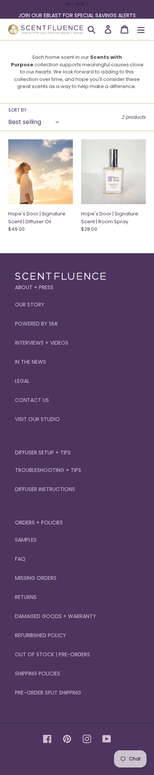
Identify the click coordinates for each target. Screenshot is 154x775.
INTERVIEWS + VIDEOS (41, 342)
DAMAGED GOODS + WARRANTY (55, 616)
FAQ (20, 559)
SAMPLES (26, 540)
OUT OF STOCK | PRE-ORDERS (52, 654)
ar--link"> (77, 9)
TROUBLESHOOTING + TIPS (48, 470)
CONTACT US (32, 400)
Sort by (17, 110)
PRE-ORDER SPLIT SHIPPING (48, 692)
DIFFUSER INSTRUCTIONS (45, 489)
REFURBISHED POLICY (40, 635)
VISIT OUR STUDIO (37, 419)
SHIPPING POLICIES (37, 673)
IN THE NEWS (30, 362)
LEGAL (22, 381)
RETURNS (26, 597)
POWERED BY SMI (36, 323)
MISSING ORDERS (35, 578)
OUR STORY (29, 304)
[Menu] (141, 29)
